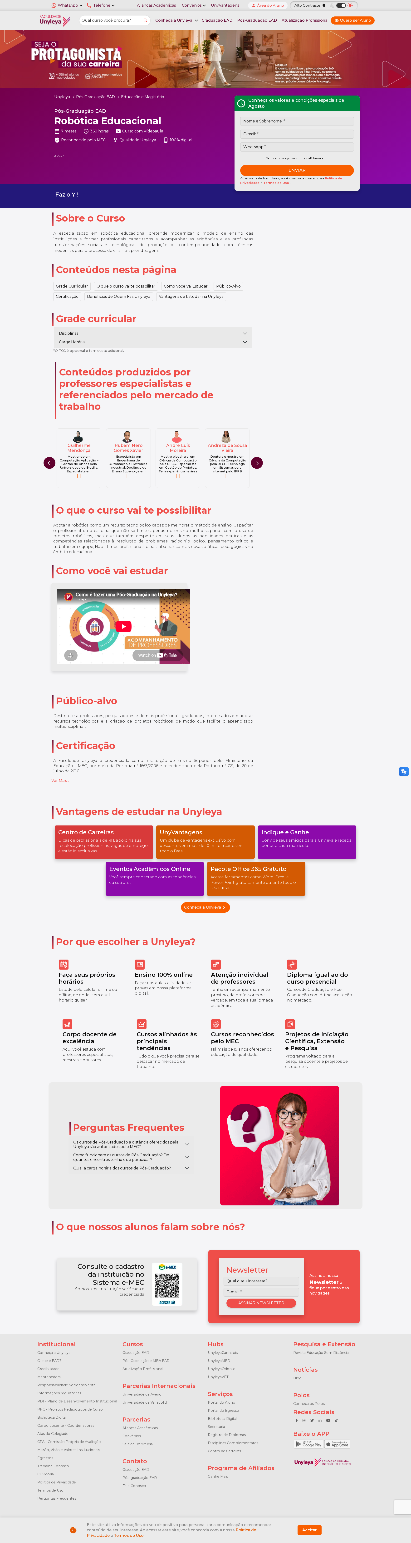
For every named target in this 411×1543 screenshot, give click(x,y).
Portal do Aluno (221, 1402)
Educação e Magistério (142, 97)
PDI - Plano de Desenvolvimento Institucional (77, 1401)
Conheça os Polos (309, 1403)
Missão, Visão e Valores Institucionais (68, 1450)
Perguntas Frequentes (56, 1498)
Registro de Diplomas (227, 1435)
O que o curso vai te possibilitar (126, 286)
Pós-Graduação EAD (257, 20)
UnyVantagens (225, 5)
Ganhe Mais (218, 1476)
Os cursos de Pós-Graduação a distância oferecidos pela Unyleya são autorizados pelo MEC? (125, 1144)
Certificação (67, 296)
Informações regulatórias (59, 1393)
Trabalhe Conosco (53, 1466)
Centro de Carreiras (224, 1451)
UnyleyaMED (219, 1361)
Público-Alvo (228, 286)
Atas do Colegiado (52, 1434)
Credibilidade (48, 1369)
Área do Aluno (268, 5)
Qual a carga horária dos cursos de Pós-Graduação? (122, 1168)
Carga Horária (72, 342)
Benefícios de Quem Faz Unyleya (118, 296)
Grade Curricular (72, 286)
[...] (79, 476)
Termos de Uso (276, 183)
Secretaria (216, 1427)
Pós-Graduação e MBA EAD (146, 1361)
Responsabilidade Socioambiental (66, 1385)
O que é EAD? (49, 1361)
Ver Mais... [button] (60, 780)
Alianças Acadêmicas (156, 5)
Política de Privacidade (56, 1482)
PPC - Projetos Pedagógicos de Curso (70, 1409)
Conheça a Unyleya (205, 907)
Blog (297, 1378)
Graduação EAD (217, 20)
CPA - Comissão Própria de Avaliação (69, 1442)
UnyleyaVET (218, 1377)
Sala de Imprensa (137, 1444)
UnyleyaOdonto (221, 1369)
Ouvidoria (45, 1474)
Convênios (131, 1436)
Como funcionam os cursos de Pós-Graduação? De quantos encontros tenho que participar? (121, 1157)
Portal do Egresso (223, 1410)
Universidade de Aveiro (141, 1394)
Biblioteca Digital (52, 1417)
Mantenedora (49, 1377)
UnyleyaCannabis (223, 1353)
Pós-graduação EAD (139, 1478)
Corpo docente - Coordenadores (65, 1425)
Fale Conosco (134, 1486)
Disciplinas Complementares (233, 1443)
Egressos (45, 1458)
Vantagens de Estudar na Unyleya (191, 296)
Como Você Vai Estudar (186, 286)
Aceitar (309, 1530)
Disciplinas (68, 333)
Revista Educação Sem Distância (321, 1353)
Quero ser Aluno (352, 20)
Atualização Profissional (305, 20)
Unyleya (62, 97)
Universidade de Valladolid (144, 1402)
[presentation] (257, 463)
